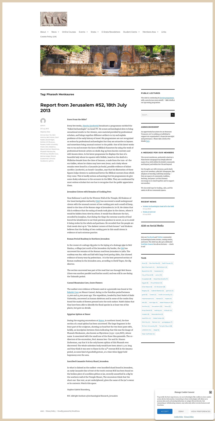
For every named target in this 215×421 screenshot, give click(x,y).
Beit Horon (50, 137)
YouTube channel (147, 244)
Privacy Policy (189, 417)
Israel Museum (166, 302)
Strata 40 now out (149, 212)
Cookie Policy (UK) (48, 37)
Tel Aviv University (149, 326)
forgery (145, 291)
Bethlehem (162, 267)
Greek (153, 294)
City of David (147, 275)
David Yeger (49, 140)
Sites (48, 132)
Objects (43, 132)
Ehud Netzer (156, 283)
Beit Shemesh (148, 267)
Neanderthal (157, 314)
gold (144, 294)
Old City (146, 322)
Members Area (149, 32)
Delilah (43, 142)
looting (158, 310)
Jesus (167, 306)
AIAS (42, 411)
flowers (42, 144)
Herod (159, 298)
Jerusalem (157, 306)
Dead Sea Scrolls (161, 279)
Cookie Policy (178, 417)
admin (42, 125)
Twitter (160, 237)
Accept (165, 411)
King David (147, 310)
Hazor (101, 320)
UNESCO (146, 330)
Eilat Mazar (147, 287)
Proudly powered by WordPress (69, 411)
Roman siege (45, 156)
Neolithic (146, 318)
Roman (156, 322)
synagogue (167, 322)
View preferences (200, 411)
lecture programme (167, 98)
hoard (168, 298)
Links (163, 32)
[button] (210, 392)
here (147, 141)
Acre (144, 263)
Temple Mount (165, 326)
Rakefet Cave (73, 292)
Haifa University (52, 144)
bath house (167, 263)
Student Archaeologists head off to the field (158, 206)
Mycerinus (55, 149)
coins (158, 275)
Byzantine (147, 271)
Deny (181, 411)
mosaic (145, 314)
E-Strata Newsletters (111, 32)
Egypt (145, 283)
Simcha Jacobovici (91, 126)
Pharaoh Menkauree (47, 151)
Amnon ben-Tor (46, 135)
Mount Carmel (45, 149)
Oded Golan (158, 318)
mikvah (168, 310)
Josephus (51, 147)
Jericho (145, 306)
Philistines (44, 154)
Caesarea (158, 271)
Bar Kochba (154, 263)
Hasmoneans (148, 298)
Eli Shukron (50, 142)
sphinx (51, 161)
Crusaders (146, 279)
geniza (169, 291)
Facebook (150, 237)
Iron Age (153, 302)
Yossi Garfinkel (148, 334)
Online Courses (69, 32)
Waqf (156, 330)
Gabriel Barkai (157, 291)
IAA (97, 201)
